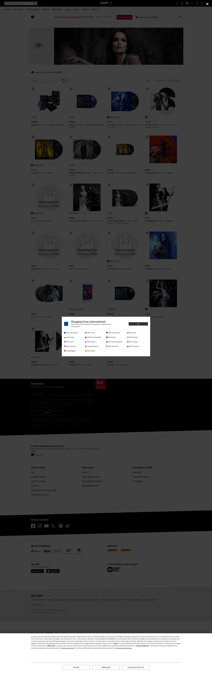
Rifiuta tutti (106, 667)
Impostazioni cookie (67, 648)
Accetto (76, 667)
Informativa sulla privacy (124, 648)
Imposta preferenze (136, 667)
